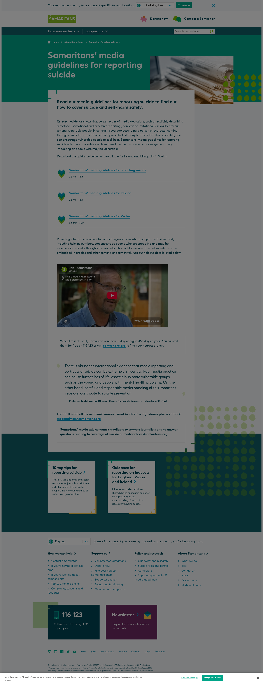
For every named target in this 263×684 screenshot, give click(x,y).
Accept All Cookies (212, 677)
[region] (131, 678)
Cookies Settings (189, 677)
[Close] (258, 678)
